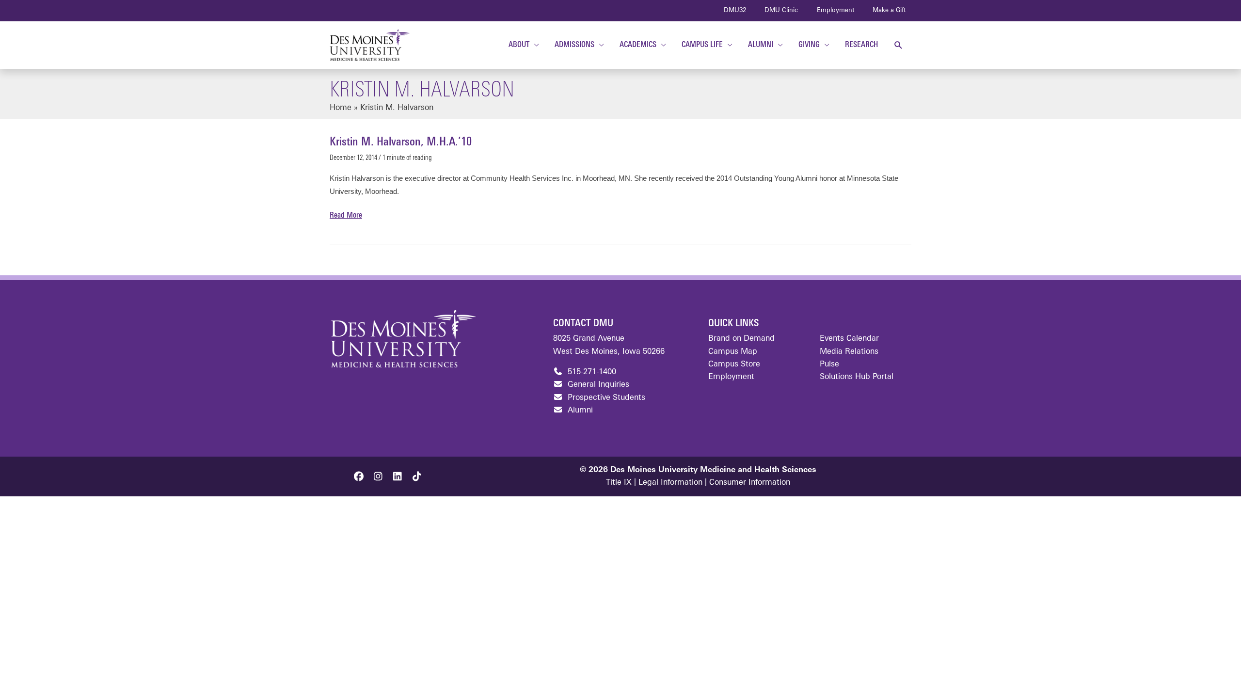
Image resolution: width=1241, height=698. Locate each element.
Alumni (579, 410)
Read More (346, 216)
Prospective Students (605, 398)
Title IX (619, 483)
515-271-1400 (590, 372)
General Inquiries (597, 385)
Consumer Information (749, 483)
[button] (898, 45)
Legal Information (670, 483)
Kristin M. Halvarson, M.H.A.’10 (401, 142)
